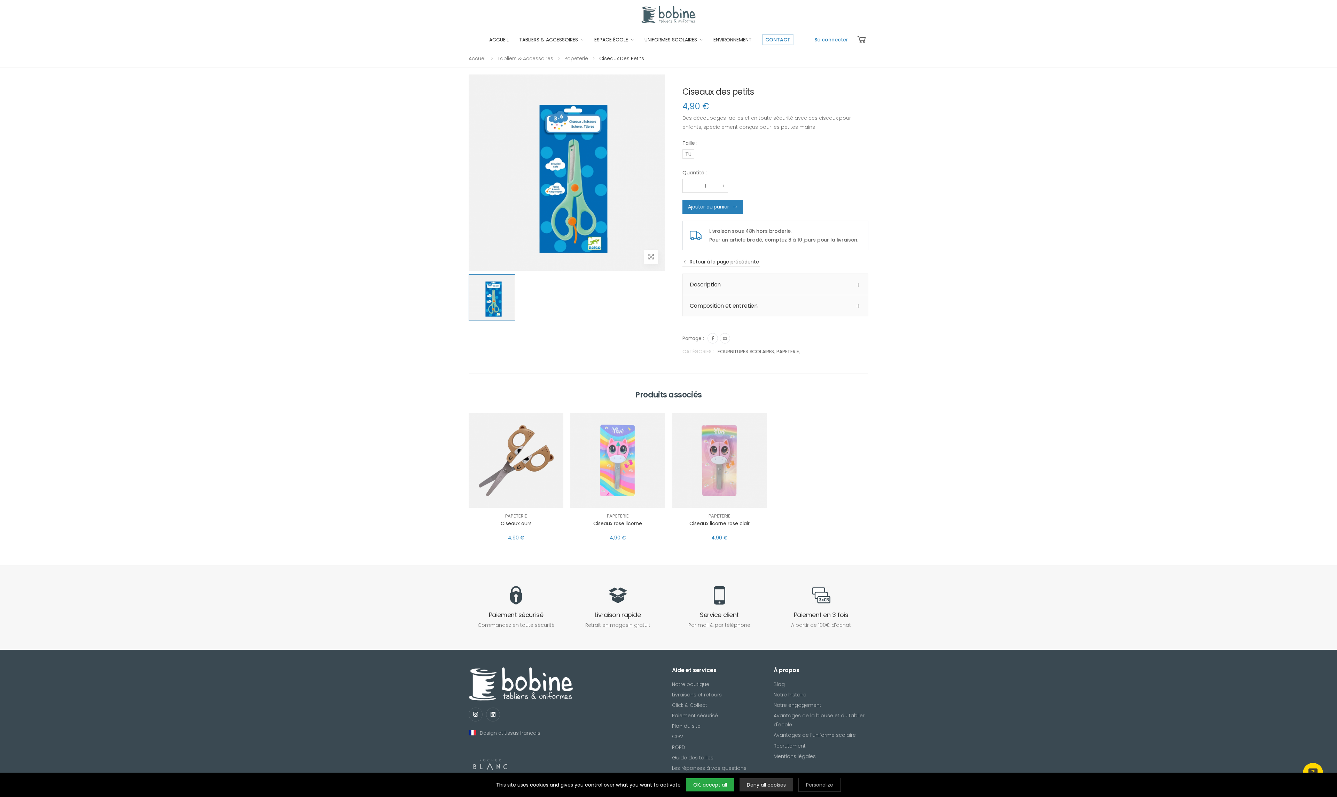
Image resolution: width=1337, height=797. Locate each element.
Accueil (477, 58)
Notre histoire (790, 694)
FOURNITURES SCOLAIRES (746, 351)
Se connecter (831, 39)
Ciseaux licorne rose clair (719, 523)
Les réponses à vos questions (709, 768)
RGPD (678, 747)
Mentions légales (795, 756)
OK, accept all (710, 784)
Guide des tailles (692, 757)
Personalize (819, 784)
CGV (677, 736)
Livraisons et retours (697, 694)
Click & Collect (689, 705)
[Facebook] (712, 338)
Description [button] (705, 285)
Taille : (689, 143)
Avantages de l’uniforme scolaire (815, 735)
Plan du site (686, 726)
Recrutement (790, 745)
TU (688, 154)
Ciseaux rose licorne (617, 523)
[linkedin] (493, 714)
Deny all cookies (766, 784)
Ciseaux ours (516, 523)
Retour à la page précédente (724, 261)
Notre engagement (797, 705)
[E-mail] (725, 338)
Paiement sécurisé (695, 715)
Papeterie (576, 58)
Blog (779, 684)
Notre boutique (690, 684)
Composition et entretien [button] (724, 306)
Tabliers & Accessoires (525, 58)
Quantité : (694, 172)
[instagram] (476, 714)
